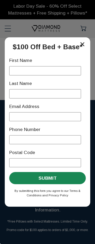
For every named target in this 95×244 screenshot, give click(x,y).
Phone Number (24, 129)
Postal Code (22, 152)
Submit (48, 178)
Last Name (20, 83)
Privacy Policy (58, 195)
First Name (20, 60)
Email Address (24, 106)
